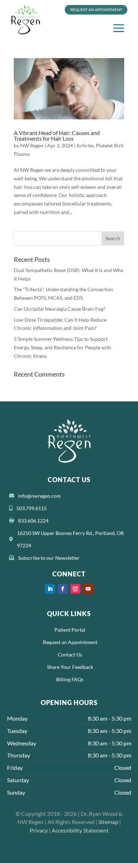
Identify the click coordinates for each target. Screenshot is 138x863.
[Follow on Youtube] (88, 589)
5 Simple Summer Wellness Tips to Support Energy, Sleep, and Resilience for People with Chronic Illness (62, 347)
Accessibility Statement (80, 830)
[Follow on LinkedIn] (50, 589)
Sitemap (108, 821)
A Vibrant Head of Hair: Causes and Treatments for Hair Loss (57, 135)
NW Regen (32, 145)
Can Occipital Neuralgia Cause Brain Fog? (59, 309)
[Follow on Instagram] (75, 589)
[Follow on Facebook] (63, 589)
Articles (85, 145)
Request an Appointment (96, 9)
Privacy (39, 830)
